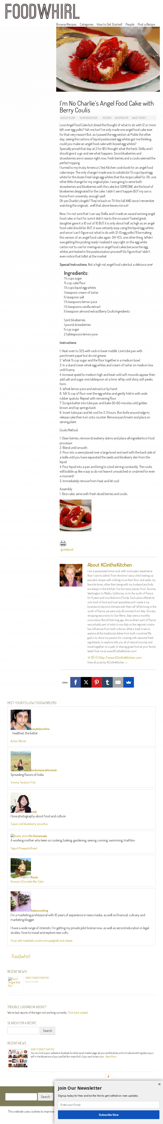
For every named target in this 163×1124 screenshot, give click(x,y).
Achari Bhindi (18, 741)
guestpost (67, 549)
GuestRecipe (121, 117)
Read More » (111, 1056)
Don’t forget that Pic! (37, 977)
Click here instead (77, 1012)
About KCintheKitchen (109, 564)
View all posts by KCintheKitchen (107, 662)
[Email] (118, 682)
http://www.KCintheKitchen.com (120, 657)
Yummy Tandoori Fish (23, 782)
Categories (86, 24)
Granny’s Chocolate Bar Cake (27, 881)
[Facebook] (75, 682)
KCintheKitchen (88, 117)
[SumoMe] (128, 682)
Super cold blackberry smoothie (29, 824)
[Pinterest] (96, 682)
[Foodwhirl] (42, 12)
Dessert (107, 117)
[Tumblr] (107, 682)
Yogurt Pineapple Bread (24, 848)
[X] (86, 682)
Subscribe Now (109, 1114)
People (130, 24)
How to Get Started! (109, 24)
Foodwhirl (21, 956)
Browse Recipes (66, 24)
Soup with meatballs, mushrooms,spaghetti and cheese (41, 940)
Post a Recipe (146, 24)
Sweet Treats (139, 117)
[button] (108, 1088)
